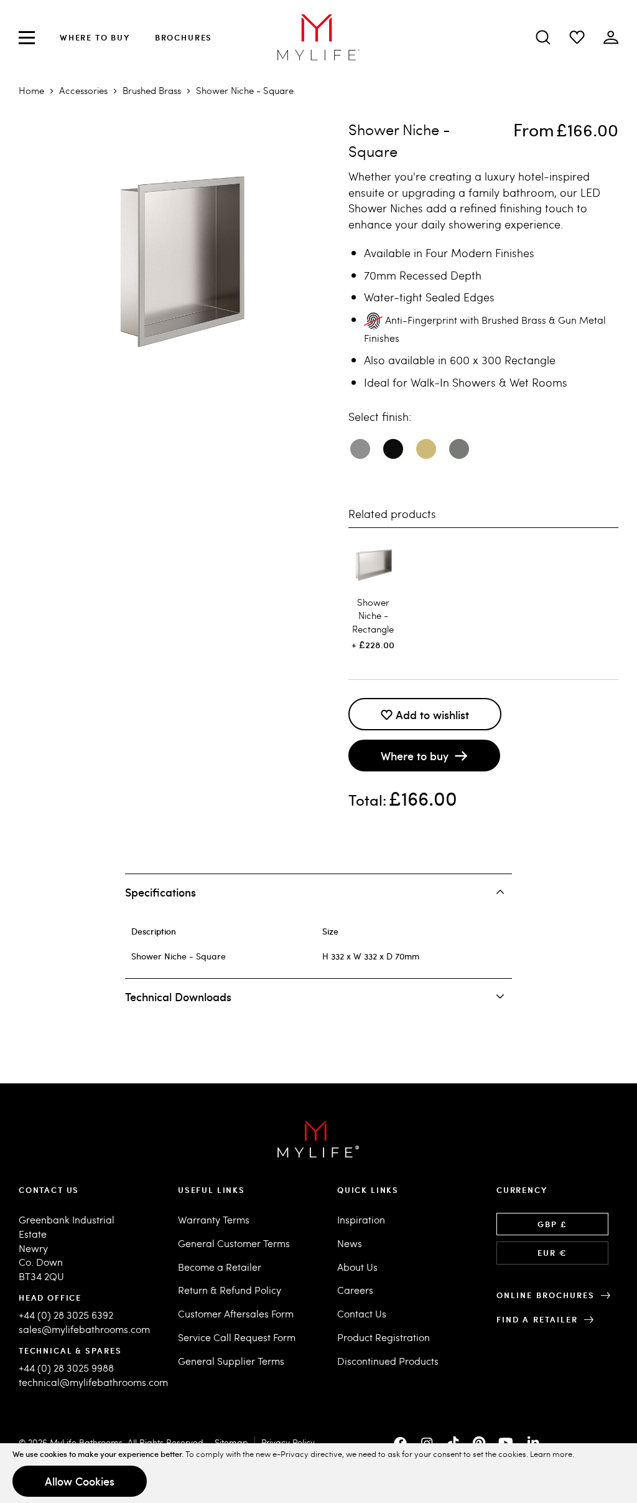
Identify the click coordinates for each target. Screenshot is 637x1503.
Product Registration (383, 1337)
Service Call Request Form (236, 1337)
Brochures (183, 37)
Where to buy (95, 37)
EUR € (552, 1252)
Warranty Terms (213, 1219)
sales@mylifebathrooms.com (84, 1329)
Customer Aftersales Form (236, 1313)
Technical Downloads (178, 996)
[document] (318, 1473)
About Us (357, 1266)
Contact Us (361, 1313)
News (349, 1243)
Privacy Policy (288, 1442)
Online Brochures (545, 1295)
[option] (360, 449)
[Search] (543, 37)
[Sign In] (577, 37)
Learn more (551, 1453)
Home (31, 90)
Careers (355, 1289)
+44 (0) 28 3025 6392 (66, 1314)
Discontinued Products (388, 1360)
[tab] (319, 892)
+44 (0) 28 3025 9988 (66, 1367)
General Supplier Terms (231, 1360)
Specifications (160, 892)
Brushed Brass (152, 90)
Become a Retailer (219, 1266)
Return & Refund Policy (229, 1289)
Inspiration (361, 1219)
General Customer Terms (234, 1243)
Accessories (83, 90)
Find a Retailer (537, 1319)
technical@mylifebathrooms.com (93, 1381)
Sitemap (231, 1442)
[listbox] (483, 453)
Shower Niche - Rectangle (373, 615)
